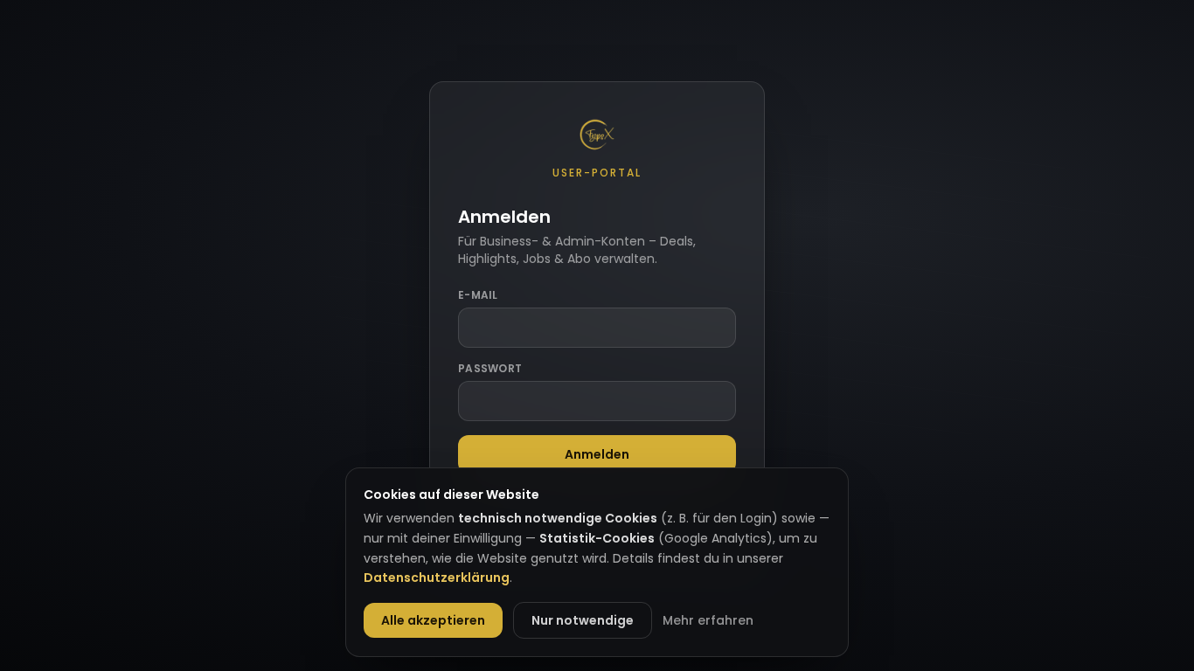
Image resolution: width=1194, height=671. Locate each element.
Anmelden (597, 454)
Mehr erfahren (708, 620)
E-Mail (478, 295)
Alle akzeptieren (433, 620)
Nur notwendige (582, 620)
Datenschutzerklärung (437, 577)
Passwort (490, 369)
